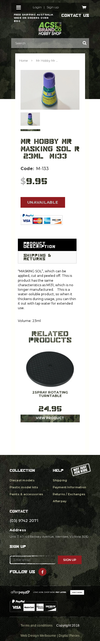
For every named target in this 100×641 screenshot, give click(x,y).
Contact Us (75, 15)
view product (50, 418)
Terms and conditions (37, 625)
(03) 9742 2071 (24, 520)
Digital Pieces (69, 636)
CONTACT (19, 511)
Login (37, 7)
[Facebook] (42, 572)
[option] (50, 90)
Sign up (53, 7)
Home (23, 60)
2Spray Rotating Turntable (50, 394)
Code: (27, 168)
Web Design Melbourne (38, 636)
